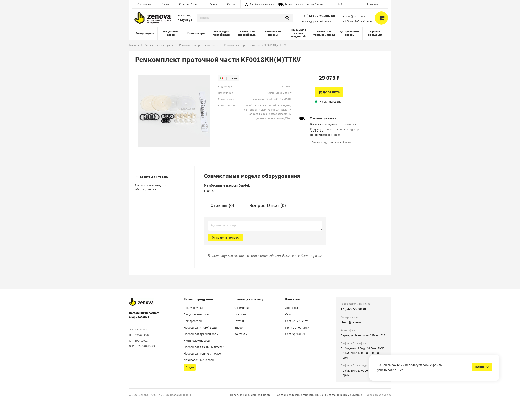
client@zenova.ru (353, 322)
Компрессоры (196, 33)
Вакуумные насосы (170, 33)
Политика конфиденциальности (250, 395)
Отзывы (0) (222, 205)
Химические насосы (273, 33)
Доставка (291, 308)
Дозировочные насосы (349, 33)
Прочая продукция (375, 33)
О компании (144, 4)
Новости (240, 314)
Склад (289, 314)
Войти (341, 4)
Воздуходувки (144, 33)
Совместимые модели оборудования (150, 187)
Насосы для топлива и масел (324, 33)
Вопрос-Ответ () (267, 205)
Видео (165, 4)
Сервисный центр (189, 4)
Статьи (231, 4)
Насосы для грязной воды (247, 33)
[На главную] (141, 302)
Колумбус (184, 20)
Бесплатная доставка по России (304, 4)
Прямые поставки (297, 328)
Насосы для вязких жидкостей (298, 33)
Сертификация (295, 334)
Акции (213, 4)
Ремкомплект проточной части (198, 45)
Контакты (372, 4)
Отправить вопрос (225, 237)
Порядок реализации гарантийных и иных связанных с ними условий (318, 395)
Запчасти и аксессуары (159, 45)
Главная (134, 45)
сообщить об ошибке (379, 394)
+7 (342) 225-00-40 (318, 16)
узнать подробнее (390, 370)
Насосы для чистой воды (221, 33)
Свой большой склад (262, 4)
